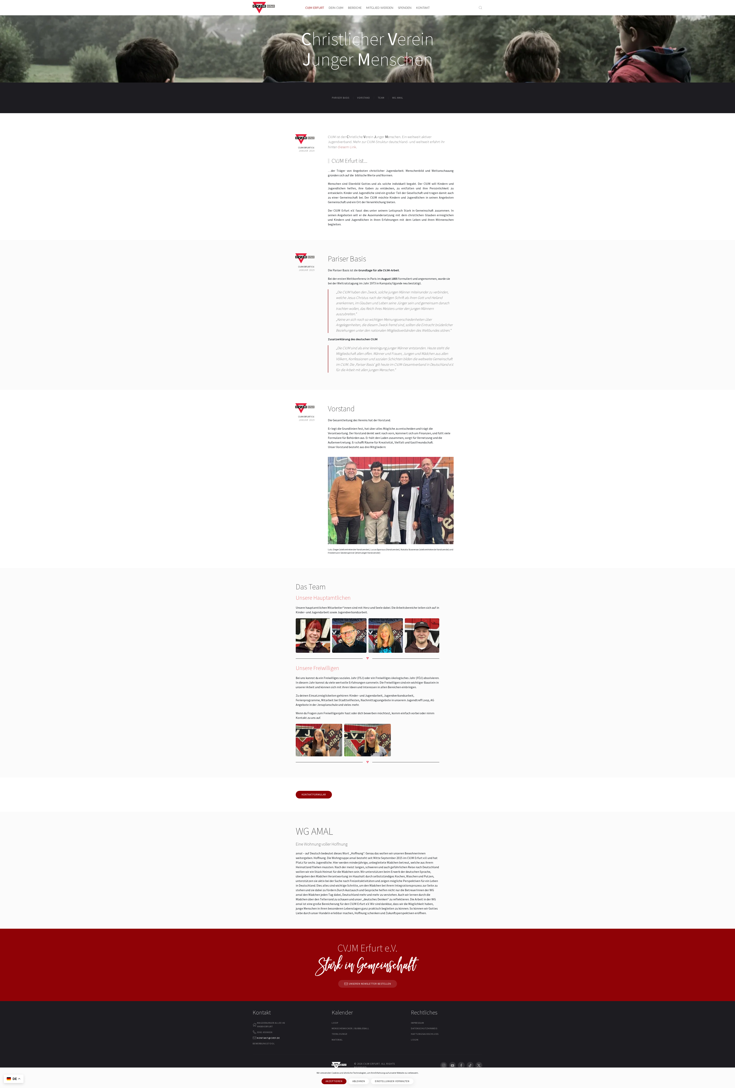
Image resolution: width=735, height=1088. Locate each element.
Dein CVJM (336, 7)
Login (414, 1039)
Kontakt (423, 7)
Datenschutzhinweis (424, 1028)
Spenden (405, 7)
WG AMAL (397, 97)
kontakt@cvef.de (268, 1037)
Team (381, 97)
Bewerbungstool (264, 1043)
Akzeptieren (334, 1081)
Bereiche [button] (355, 7)
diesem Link (347, 147)
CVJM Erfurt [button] (314, 7)
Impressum (417, 1022)
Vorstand (363, 97)
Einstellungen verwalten (392, 1081)
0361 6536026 (264, 1032)
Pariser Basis (340, 97)
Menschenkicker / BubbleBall (350, 1028)
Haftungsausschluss (425, 1033)
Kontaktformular (314, 794)
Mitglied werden (379, 7)
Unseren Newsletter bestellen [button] (370, 983)
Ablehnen (358, 1081)
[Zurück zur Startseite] (264, 7)
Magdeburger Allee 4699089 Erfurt (271, 1024)
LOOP (335, 1022)
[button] (480, 7)
